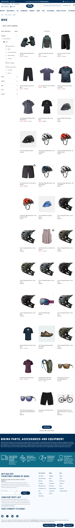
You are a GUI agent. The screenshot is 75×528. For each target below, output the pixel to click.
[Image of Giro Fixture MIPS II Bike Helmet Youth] (65, 107)
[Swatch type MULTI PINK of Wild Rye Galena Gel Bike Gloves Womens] (24, 59)
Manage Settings (49, 525)
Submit (25, 493)
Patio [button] (13, 6)
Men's (38, 10)
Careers (61, 483)
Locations (41, 483)
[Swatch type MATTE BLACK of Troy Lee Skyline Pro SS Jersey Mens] (40, 90)
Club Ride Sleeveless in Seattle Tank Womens (47, 248)
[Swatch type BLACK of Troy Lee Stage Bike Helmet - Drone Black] (58, 221)
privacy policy (34, 520)
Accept (60, 525)
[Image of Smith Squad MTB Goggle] (47, 301)
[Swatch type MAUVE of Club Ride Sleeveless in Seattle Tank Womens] (40, 254)
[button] (34, 35)
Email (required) (4, 490)
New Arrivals (11, 10)
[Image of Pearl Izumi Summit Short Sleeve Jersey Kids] (65, 74)
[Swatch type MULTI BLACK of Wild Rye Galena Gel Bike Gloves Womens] (21, 59)
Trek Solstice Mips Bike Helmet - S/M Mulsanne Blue (47, 184)
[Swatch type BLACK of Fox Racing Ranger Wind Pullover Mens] (40, 59)
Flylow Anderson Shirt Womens (27, 377)
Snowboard (24, 10)
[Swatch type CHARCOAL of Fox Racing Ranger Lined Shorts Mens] (24, 91)
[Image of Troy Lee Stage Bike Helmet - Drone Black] (65, 204)
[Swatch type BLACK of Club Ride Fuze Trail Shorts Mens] (40, 414)
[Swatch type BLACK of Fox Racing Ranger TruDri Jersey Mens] (40, 124)
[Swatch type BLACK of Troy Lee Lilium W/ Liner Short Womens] (58, 59)
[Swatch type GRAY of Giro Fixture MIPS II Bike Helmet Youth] (58, 124)
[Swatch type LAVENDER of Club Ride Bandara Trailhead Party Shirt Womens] (21, 124)
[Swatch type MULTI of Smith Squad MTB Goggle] (40, 317)
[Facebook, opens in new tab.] (7, 516)
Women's (32, 10)
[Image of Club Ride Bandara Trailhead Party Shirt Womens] (28, 107)
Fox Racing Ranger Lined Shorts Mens (27, 86)
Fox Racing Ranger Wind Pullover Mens (46, 54)
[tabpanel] (37, 238)
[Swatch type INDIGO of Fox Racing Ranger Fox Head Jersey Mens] (21, 351)
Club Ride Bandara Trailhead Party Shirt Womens (27, 119)
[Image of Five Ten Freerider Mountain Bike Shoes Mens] (47, 334)
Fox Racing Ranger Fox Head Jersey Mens (28, 346)
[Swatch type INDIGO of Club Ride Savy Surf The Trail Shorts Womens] (21, 189)
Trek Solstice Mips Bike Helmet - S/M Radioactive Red (28, 216)
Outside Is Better (63, 491)
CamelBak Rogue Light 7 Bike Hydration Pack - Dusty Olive (45, 378)
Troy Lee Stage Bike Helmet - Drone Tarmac (65, 248)
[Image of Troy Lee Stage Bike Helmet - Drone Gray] (28, 236)
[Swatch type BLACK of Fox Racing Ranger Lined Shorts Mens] (21, 91)
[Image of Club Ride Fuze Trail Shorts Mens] (47, 398)
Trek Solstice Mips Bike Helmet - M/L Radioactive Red (65, 151)
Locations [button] (16, 4)
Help (72, 1)
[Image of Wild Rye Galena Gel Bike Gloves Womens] (28, 42)
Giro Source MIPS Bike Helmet (26, 150)
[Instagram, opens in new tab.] (2, 516)
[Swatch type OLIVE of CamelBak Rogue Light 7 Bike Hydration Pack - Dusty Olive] (40, 383)
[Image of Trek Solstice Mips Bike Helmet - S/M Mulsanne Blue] (47, 171)
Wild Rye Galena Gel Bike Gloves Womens (27, 54)
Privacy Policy (12, 505)
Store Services (42, 478)
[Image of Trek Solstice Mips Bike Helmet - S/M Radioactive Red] (28, 204)
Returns (51, 481)
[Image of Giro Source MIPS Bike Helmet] (28, 139)
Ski (17, 10)
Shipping (51, 476)
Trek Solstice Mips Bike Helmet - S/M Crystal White (65, 184)
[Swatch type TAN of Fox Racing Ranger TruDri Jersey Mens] (43, 124)
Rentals (40, 481)
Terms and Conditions (5, 505)
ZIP (16, 490)
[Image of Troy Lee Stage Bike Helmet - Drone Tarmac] (65, 236)
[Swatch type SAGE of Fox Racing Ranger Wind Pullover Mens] (43, 59)
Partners (61, 488)
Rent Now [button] (7, 4)
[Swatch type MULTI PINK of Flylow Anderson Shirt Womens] (21, 382)
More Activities (61, 10)
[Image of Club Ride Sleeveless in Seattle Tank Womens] (47, 236)
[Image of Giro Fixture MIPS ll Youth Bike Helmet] (47, 204)
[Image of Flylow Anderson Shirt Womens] (28, 366)
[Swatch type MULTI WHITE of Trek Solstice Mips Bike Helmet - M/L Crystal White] (40, 156)
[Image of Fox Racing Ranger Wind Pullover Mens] (47, 42)
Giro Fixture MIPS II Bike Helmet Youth (64, 119)
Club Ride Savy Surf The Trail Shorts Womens (28, 184)
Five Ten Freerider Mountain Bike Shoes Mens (46, 346)
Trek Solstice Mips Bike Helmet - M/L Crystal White (47, 151)
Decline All (69, 525)
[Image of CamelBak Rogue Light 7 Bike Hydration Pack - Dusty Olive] (47, 366)
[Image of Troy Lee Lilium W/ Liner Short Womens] (65, 42)
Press (60, 478)
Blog (60, 486)
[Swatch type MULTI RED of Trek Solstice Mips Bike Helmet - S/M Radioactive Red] (21, 221)
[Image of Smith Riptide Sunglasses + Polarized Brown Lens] (65, 366)
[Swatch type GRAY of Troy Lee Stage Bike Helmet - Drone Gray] (21, 254)
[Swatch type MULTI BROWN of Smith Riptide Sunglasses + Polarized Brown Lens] (58, 383)
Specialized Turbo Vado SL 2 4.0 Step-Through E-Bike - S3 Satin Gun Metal (65, 412)
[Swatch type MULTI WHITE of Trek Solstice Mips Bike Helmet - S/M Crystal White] (58, 189)
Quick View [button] (28, 47)
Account (65, 5)
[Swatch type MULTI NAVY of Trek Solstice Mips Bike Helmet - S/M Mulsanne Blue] (40, 189)
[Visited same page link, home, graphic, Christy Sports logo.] (30, 6)
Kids (43, 10)
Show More (47, 427)
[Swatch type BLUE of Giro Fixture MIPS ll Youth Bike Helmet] (40, 221)
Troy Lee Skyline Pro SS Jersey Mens (47, 85)
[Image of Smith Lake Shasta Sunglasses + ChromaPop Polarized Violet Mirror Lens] (28, 398)
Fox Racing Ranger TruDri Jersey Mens (46, 119)
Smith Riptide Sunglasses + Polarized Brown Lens (63, 378)
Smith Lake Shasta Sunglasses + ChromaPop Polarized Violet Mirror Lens (27, 412)
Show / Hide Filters (5, 31)
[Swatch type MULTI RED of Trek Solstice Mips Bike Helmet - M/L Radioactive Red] (58, 156)
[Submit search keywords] (60, 5)
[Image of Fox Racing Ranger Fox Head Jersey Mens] (28, 334)
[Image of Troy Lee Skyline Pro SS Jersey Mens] (47, 74)
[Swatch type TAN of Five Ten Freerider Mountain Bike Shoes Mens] (40, 351)
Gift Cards (41, 476)
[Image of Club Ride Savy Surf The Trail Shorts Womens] (28, 171)
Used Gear (41, 496)
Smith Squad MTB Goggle (44, 312)
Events (40, 493)
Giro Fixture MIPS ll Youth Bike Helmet (45, 216)
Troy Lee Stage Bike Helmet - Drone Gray (27, 248)
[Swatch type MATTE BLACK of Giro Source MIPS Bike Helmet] (21, 155)
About (60, 476)
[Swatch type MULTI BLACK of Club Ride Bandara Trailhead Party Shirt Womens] (24, 124)
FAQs (50, 478)
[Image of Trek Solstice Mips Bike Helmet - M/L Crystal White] (47, 139)
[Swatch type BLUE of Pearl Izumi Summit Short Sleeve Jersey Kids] (58, 91)
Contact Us (51, 483)
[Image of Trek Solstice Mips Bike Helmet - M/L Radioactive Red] (65, 139)
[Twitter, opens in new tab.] (17, 516)
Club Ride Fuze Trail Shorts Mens (46, 410)
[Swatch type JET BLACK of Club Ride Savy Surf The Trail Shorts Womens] (24, 189)
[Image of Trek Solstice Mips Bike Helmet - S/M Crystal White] (65, 171)
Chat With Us (67, 1)
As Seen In (61, 481)
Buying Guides (52, 488)
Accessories (50, 10)
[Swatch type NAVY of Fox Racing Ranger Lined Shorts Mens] (27, 91)
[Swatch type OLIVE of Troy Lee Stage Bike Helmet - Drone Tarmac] (58, 254)
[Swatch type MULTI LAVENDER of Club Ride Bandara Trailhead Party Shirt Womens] (27, 124)
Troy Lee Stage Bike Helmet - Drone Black (65, 216)
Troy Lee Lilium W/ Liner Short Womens (64, 54)
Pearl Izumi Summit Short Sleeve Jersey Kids (64, 86)
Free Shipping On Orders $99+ (37, 1)
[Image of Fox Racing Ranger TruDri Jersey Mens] (47, 107)
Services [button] (6, 6)
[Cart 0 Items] (73, 6)
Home (2, 14)
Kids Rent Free (42, 486)
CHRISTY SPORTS (5, 1)
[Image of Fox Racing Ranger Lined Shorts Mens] (28, 74)
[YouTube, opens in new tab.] (12, 516)
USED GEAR (12, 1)
